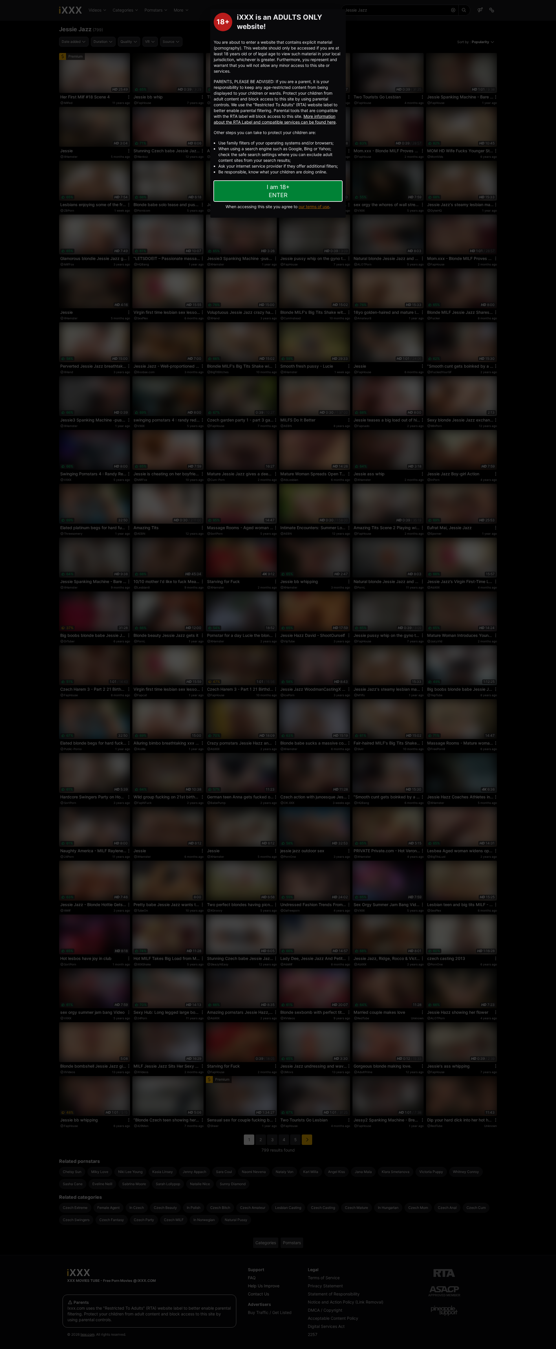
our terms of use (314, 206)
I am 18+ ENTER (278, 191)
